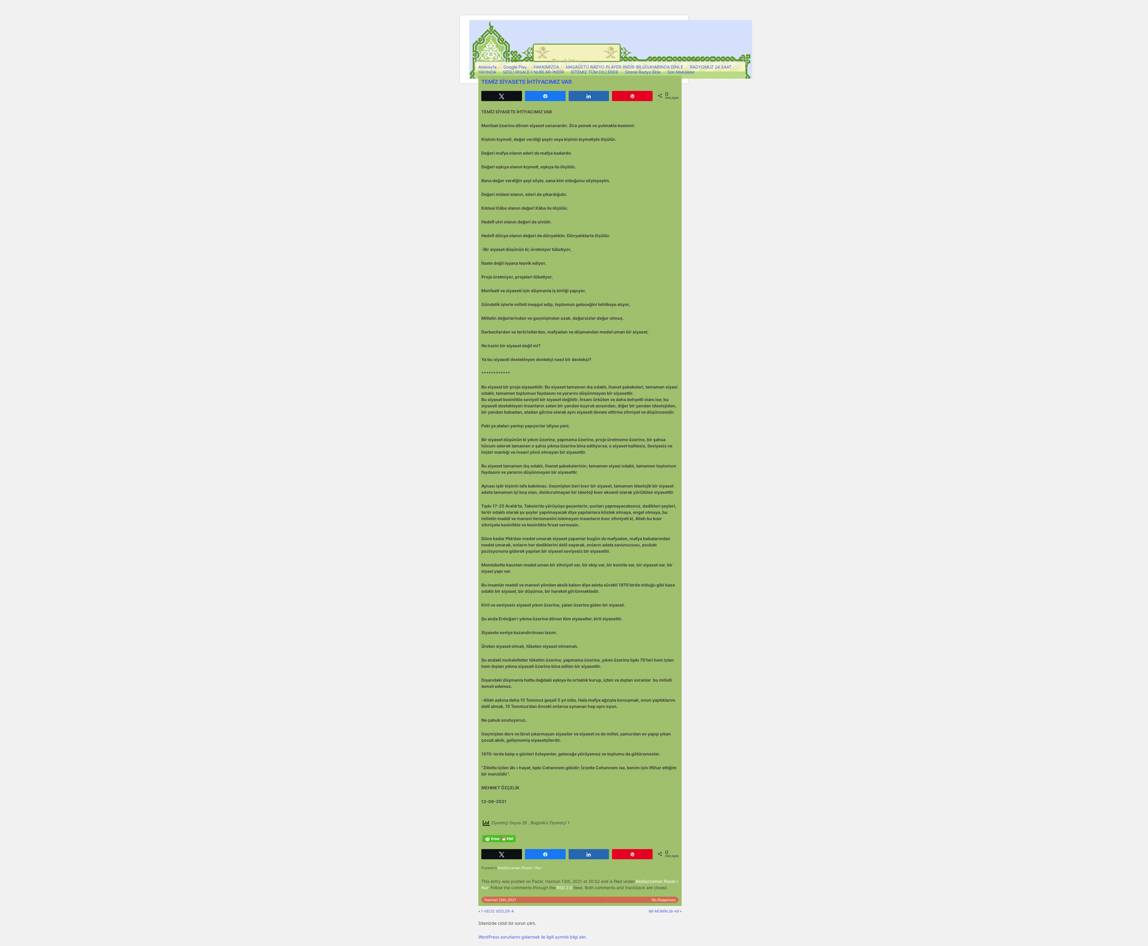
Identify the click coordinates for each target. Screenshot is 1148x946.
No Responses (664, 900)
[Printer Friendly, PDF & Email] (499, 838)
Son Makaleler (681, 71)
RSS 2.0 (564, 887)
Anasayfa (487, 66)
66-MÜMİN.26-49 (664, 911)
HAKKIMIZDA (546, 66)
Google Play (515, 66)
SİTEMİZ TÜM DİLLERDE (594, 71)
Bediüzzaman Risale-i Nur (519, 868)
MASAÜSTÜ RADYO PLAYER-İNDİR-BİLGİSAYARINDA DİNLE (624, 66)
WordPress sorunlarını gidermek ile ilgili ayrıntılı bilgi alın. (532, 936)
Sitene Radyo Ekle (642, 71)
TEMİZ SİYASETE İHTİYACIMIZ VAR (526, 82)
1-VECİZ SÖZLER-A (497, 911)
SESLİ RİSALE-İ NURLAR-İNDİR (533, 71)
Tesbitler (567, 61)
